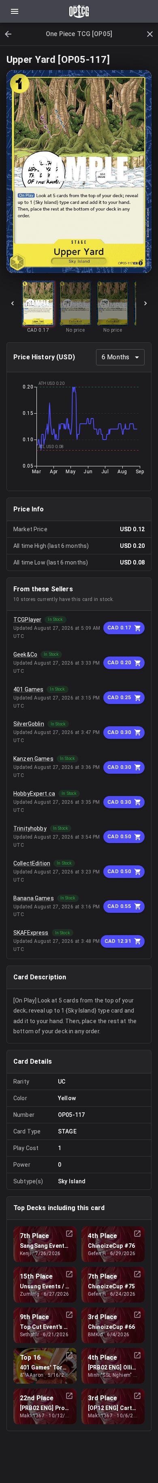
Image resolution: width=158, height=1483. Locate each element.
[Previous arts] (12, 303)
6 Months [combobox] (115, 357)
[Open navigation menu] (14, 11)
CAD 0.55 (119, 906)
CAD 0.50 (119, 836)
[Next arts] (145, 303)
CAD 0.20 (119, 662)
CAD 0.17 (119, 628)
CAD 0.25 (119, 697)
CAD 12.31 (118, 941)
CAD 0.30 (119, 732)
